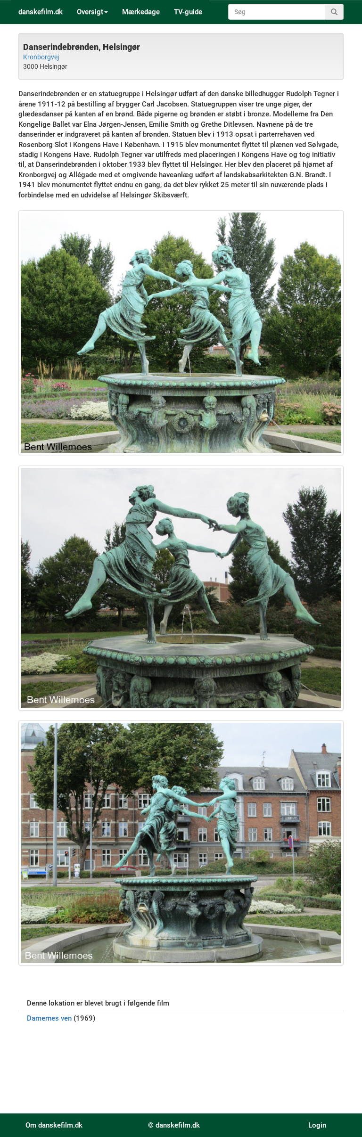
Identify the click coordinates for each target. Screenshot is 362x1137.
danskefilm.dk (40, 12)
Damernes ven (49, 1018)
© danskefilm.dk (174, 1125)
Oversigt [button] (90, 12)
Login (317, 1125)
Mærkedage (141, 12)
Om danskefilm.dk (53, 1125)
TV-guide (188, 12)
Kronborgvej (41, 57)
